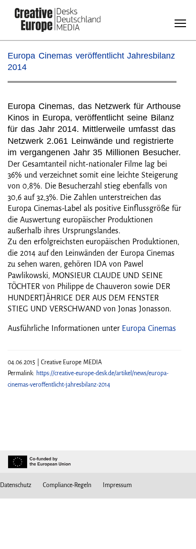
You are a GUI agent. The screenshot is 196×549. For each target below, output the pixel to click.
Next (164, 85)
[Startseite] (57, 21)
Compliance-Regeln (67, 485)
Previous (24, 85)
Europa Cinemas (149, 328)
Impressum (117, 485)
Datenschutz (15, 485)
